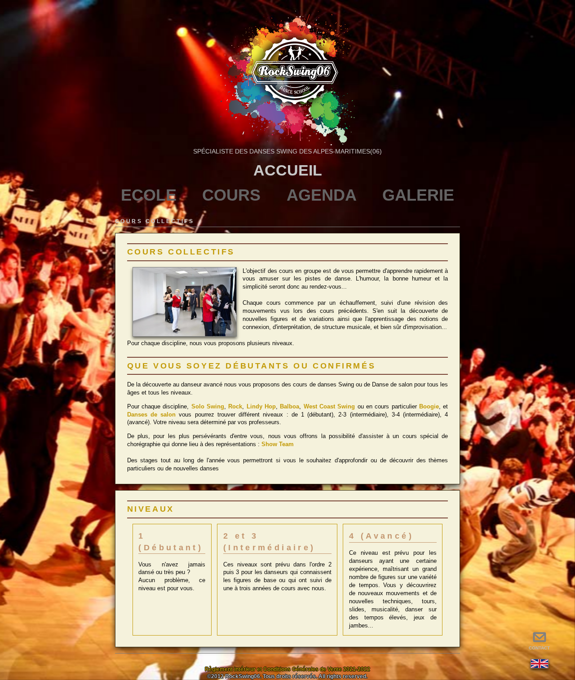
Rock (235, 406)
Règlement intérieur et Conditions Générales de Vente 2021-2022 (287, 669)
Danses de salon (151, 414)
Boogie (429, 406)
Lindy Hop (261, 406)
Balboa (289, 406)
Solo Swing (207, 406)
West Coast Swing (329, 406)
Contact (539, 641)
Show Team (277, 444)
